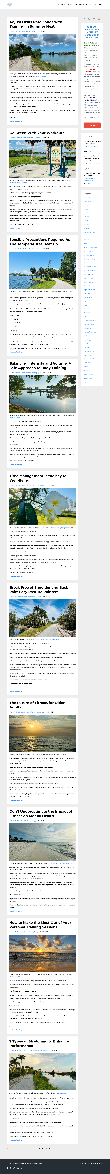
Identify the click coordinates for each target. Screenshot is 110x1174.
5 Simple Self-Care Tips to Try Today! (92, 174)
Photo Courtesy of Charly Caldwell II (50, 639)
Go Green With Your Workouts (36, 133)
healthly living (33, 932)
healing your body (90, 259)
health (86, 263)
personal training (89, 324)
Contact (69, 4)
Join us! (92, 125)
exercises (87, 240)
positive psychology (29, 485)
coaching (87, 224)
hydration (87, 294)
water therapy (88, 374)
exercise (12, 138)
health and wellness (16, 31)
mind (85, 305)
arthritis (86, 205)
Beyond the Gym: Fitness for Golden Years (92, 142)
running (86, 347)
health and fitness (89, 147)
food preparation (89, 251)
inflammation (88, 297)
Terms (81, 1163)
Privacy (87, 1163)
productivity (40, 485)
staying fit (37, 373)
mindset (26, 31)
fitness (17, 373)
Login (100, 4)
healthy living (92, 178)
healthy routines (34, 138)
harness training (89, 255)
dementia (87, 228)
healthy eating (88, 278)
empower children (89, 232)
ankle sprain (88, 201)
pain (85, 317)
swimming (87, 370)
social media (88, 363)
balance (12, 373)
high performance (89, 290)
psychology (32, 821)
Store (57, 4)
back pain (12, 597)
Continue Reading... (16, 121)
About (63, 4)
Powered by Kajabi (97, 1163)
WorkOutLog (83, 4)
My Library (93, 4)
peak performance (35, 1050)
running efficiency (89, 351)
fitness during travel (91, 247)
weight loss (88, 378)
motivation (32, 31)
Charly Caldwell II (41, 76)
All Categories (88, 197)
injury (85, 301)
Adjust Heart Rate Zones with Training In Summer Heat (91, 158)
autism (86, 209)
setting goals (88, 355)
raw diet (86, 343)
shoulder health (35, 597)
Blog (75, 4)
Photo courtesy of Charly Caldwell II (60, 528)
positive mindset (89, 328)
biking (86, 221)
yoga (85, 382)
